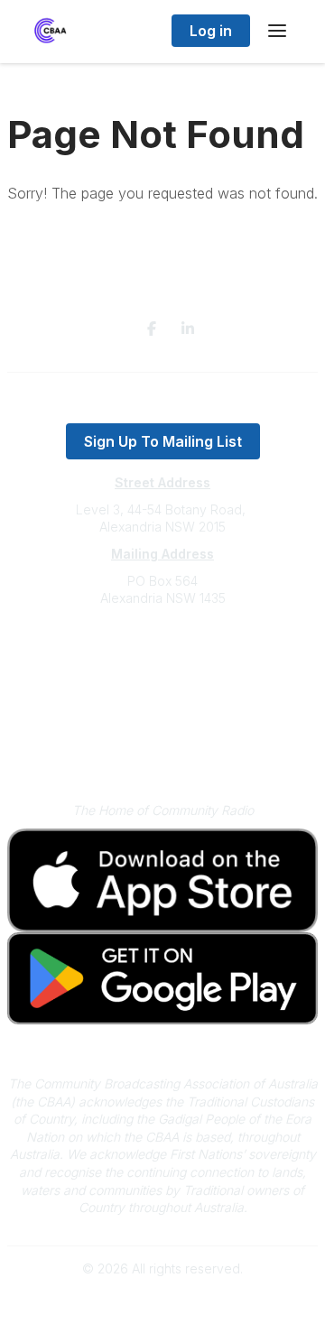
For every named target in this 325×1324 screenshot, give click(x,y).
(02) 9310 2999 (162, 653)
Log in (211, 31)
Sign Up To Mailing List (163, 441)
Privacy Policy (163, 725)
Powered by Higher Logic (162, 1300)
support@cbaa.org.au (163, 670)
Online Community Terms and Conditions (163, 751)
